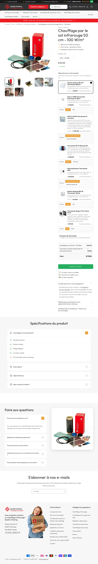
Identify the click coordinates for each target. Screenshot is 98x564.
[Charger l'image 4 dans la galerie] (39, 82)
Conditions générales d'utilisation (57, 532)
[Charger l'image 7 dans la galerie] (19, 92)
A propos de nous (55, 512)
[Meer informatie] (65, 54)
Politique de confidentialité (58, 537)
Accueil (7, 24)
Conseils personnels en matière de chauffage (57, 520)
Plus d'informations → (85, 90)
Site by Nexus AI (43, 559)
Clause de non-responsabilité (59, 540)
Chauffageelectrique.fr (15, 559)
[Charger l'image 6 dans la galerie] (9, 92)
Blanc (68, 109)
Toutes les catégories (38, 7)
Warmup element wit (72, 184)
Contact (52, 543)
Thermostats (77, 531)
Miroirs (75, 534)
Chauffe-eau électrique (80, 524)
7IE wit (68, 161)
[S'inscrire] (64, 491)
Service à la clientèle (56, 515)
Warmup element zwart (72, 181)
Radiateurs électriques (80, 521)
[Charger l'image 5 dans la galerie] (49, 82)
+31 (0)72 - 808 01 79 (12, 532)
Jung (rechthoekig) (71, 139)
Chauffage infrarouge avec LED (82, 516)
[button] (91, 7)
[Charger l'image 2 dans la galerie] (19, 82)
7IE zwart (75, 161)
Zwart (72, 228)
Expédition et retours (57, 527)
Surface (60, 54)
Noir (74, 109)
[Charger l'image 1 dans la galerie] (9, 82)
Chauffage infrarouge (80, 512)
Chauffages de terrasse (80, 527)
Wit (67, 228)
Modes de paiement (56, 524)
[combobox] (60, 7)
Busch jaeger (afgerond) (73, 135)
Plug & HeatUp (77, 538)
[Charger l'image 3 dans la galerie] (29, 82)
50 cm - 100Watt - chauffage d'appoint (23, 24)
